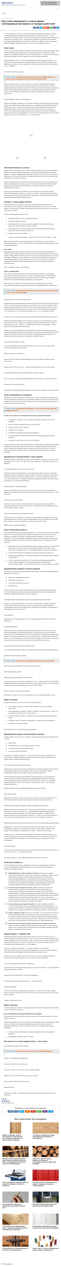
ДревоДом (7, 2)
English (3, 13)
